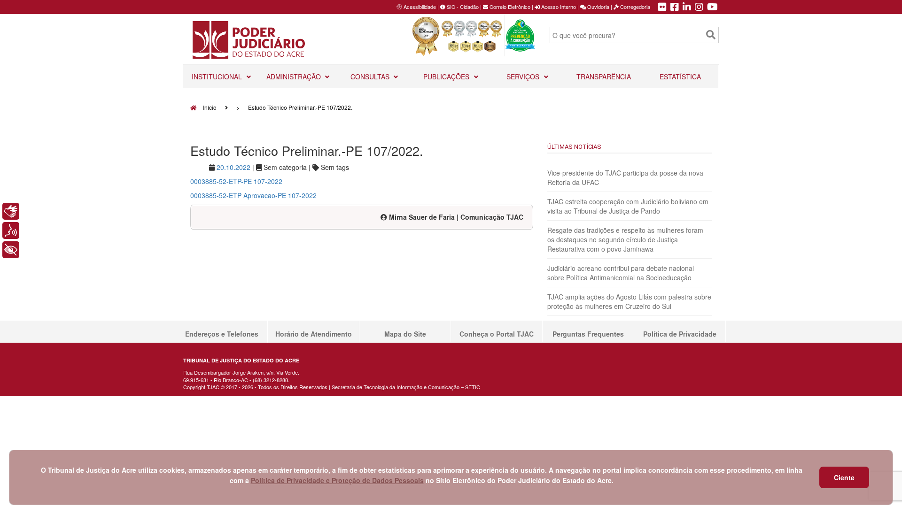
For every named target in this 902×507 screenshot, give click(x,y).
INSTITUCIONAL (218, 76)
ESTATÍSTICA (680, 76)
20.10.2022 (233, 167)
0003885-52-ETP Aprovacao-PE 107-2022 (253, 195)
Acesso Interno (558, 6)
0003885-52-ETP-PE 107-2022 (236, 181)
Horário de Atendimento (313, 334)
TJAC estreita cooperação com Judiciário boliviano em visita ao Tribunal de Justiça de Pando (627, 206)
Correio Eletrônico (509, 6)
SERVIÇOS (523, 76)
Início (209, 107)
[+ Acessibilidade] (10, 249)
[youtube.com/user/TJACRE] (712, 7)
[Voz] (10, 230)
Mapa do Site (405, 334)
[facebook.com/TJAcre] (674, 7)
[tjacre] (687, 7)
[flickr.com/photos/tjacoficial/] (662, 7)
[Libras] (10, 211)
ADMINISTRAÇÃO (294, 76)
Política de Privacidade (679, 334)
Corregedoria (634, 6)
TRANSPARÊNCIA (603, 76)
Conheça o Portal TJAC (496, 334)
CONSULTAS (370, 76)
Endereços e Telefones (221, 334)
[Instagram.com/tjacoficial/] (699, 7)
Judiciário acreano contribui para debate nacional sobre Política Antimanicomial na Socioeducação (620, 272)
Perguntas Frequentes (588, 334)
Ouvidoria (597, 6)
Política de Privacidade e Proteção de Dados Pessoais (337, 480)
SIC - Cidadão (462, 6)
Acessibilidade (420, 6)
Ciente (844, 477)
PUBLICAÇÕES (447, 76)
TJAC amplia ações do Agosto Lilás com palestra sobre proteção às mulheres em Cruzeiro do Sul (629, 301)
